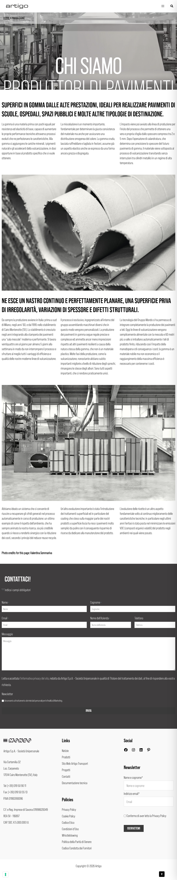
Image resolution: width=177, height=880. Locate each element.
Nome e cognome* (133, 777)
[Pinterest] (149, 750)
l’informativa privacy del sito (34, 678)
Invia (88, 711)
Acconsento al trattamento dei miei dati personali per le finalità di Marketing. (33, 700)
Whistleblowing (70, 835)
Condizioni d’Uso (70, 829)
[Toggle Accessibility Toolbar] (162, 874)
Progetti (66, 770)
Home (6, 18)
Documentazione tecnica (74, 783)
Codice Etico (68, 822)
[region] (88, 51)
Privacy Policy (69, 809)
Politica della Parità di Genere (76, 841)
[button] (172, 6)
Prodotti (66, 757)
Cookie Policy (68, 816)
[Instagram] (133, 750)
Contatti (66, 776)
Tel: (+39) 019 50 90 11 (14, 785)
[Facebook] (126, 750)
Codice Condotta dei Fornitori (77, 848)
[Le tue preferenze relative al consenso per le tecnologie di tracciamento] (5, 874)
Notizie (65, 750)
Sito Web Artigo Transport (75, 763)
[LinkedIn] (141, 750)
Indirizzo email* (132, 793)
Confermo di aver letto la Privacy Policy (146, 816)
